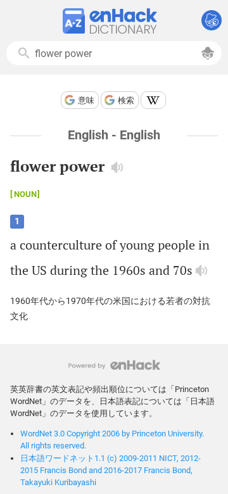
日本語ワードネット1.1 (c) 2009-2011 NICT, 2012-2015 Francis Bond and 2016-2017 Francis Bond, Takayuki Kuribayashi (110, 470)
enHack (114, 365)
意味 (86, 100)
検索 (126, 100)
